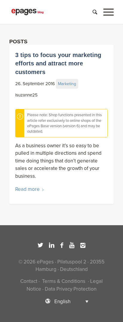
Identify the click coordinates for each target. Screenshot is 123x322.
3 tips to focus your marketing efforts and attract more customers (58, 63)
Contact (28, 281)
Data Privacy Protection (70, 289)
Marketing (67, 83)
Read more (27, 189)
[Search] (92, 12)
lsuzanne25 (26, 95)
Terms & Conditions (64, 281)
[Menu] (105, 12)
